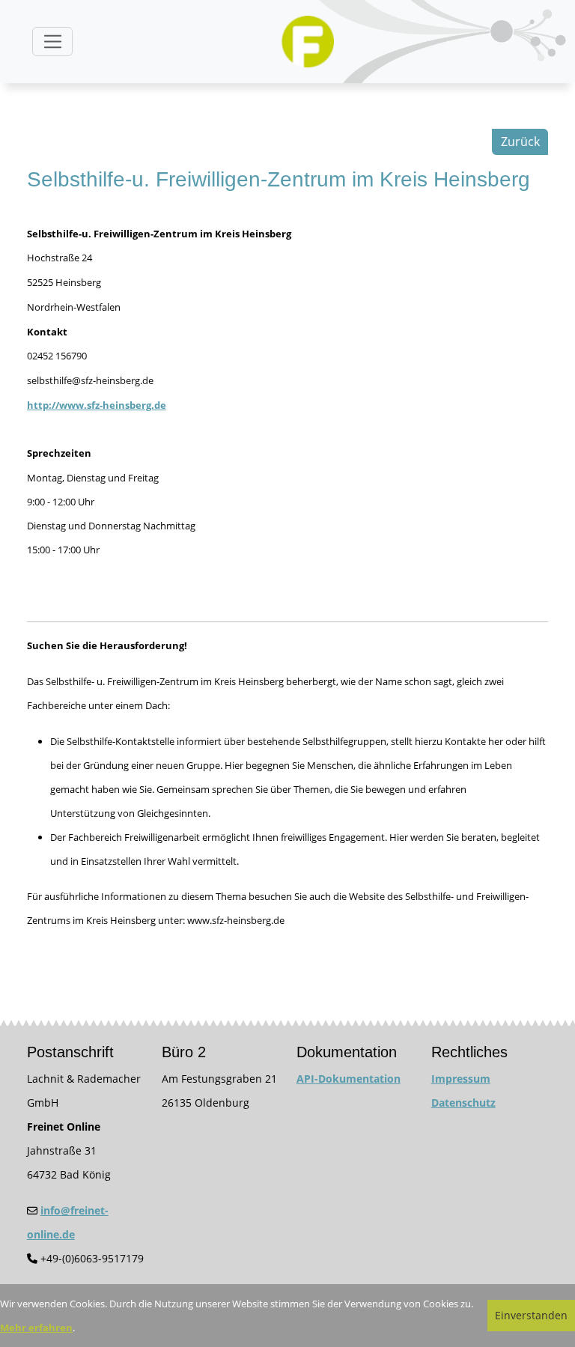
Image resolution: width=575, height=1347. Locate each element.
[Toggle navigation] (52, 41)
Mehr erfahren (36, 1327)
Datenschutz (463, 1102)
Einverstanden (531, 1315)
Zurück (520, 141)
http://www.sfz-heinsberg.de (96, 405)
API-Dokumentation (348, 1078)
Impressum (460, 1078)
